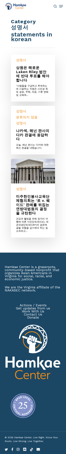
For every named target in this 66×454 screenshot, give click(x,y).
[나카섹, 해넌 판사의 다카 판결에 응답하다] (33, 130)
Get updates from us (33, 308)
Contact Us (33, 314)
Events (41, 305)
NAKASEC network (20, 290)
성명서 (21, 60)
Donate (33, 317)
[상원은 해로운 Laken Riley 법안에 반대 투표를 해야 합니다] (33, 78)
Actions (26, 305)
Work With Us (33, 311)
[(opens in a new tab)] (33, 198)
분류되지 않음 (27, 117)
